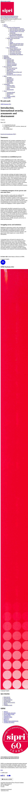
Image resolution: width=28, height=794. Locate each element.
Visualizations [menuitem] (10, 83)
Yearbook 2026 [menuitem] (10, 60)
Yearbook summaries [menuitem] (11, 65)
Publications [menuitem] (6, 57)
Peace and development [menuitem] (12, 47)
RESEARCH (7, 697)
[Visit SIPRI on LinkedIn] (7, 775)
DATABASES (7, 698)
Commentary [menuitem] (7, 84)
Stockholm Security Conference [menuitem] (14, 74)
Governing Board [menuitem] (11, 92)
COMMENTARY (8, 705)
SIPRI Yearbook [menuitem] (7, 58)
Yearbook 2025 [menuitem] (10, 61)
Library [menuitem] (8, 95)
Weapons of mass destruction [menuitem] (16, 37)
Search (2, 20)
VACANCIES (7, 715)
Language (3, 259)
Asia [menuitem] (11, 41)
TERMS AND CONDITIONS (11, 721)
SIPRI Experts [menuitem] (10, 80)
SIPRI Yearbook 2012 (6, 104)
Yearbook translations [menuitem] (12, 64)
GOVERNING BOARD (10, 713)
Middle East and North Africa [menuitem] (17, 43)
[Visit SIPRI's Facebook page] (2, 775)
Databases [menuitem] (6, 55)
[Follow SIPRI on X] (6, 776)
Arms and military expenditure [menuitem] (17, 28)
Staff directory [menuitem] (10, 93)
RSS (2, 770)
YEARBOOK (7, 701)
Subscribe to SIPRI (7, 779)
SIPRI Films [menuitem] (9, 81)
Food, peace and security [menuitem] (15, 51)
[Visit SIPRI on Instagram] (4, 775)
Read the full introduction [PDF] (8, 134)
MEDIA (6, 704)
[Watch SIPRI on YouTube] (9, 775)
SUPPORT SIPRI (8, 717)
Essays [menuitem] (8, 88)
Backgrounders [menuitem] (10, 89)
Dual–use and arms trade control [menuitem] (17, 30)
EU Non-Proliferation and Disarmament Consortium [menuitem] (16, 35)
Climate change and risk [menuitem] (15, 49)
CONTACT (6, 718)
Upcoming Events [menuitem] (11, 69)
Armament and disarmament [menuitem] (13, 27)
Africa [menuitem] (11, 39)
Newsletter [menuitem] (9, 77)
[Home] (7, 15)
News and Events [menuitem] (8, 66)
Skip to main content (5, 1)
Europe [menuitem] (11, 42)
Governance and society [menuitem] (15, 53)
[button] (3, 263)
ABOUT (6, 711)
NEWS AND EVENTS (9, 702)
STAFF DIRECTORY (9, 714)
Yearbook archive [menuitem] (11, 62)
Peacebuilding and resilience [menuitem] (16, 54)
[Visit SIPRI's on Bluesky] (1, 775)
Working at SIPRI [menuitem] (11, 96)
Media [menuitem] (5, 76)
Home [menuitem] (5, 24)
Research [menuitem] (6, 26)
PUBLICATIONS (8, 699)
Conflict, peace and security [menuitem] (13, 38)
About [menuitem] (5, 91)
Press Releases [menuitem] (10, 78)
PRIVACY (6, 719)
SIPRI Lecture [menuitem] (10, 70)
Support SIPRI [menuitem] (7, 97)
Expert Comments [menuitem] (11, 87)
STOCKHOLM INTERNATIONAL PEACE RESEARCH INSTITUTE (9, 17)
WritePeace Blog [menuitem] (10, 85)
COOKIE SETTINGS (9, 722)
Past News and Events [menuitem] (12, 68)
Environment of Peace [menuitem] (15, 50)
